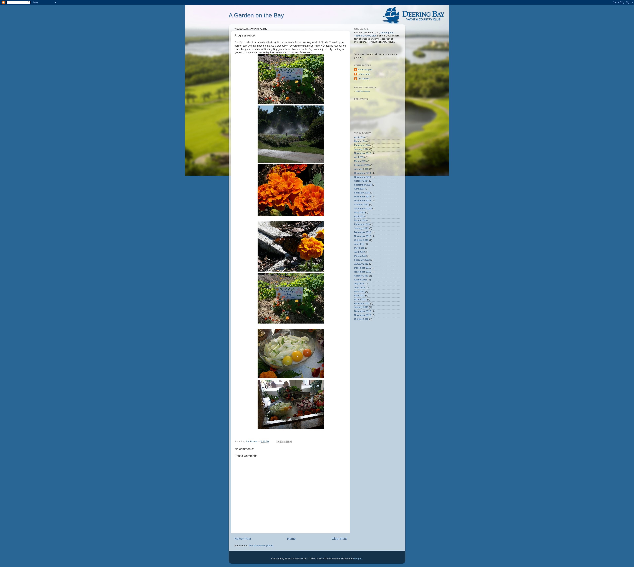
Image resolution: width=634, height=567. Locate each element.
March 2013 (360, 220)
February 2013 (362, 224)
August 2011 (360, 279)
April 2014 (359, 189)
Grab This (360, 91)
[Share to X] (284, 441)
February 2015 (362, 165)
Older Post (339, 538)
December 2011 (362, 268)
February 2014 (362, 192)
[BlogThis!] (281, 441)
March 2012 (360, 256)
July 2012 (359, 244)
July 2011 (359, 283)
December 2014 (362, 173)
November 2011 (362, 272)
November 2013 (362, 200)
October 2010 (361, 319)
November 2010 (362, 315)
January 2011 (361, 307)
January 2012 (361, 264)
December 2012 (362, 232)
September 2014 (363, 185)
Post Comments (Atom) (261, 545)
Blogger (358, 558)
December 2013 (362, 196)
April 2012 (359, 252)
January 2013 (361, 228)
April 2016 (359, 137)
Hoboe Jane (363, 74)
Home (291, 538)
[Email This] (278, 441)
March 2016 (360, 141)
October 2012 (361, 240)
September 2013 (363, 208)
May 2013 (359, 212)
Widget (367, 91)
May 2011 (359, 291)
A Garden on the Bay (256, 15)
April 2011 (359, 295)
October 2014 (361, 181)
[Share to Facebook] (287, 441)
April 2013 (359, 216)
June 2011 (359, 287)
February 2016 (362, 145)
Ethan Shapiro (364, 69)
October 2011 (361, 276)
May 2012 (359, 248)
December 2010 (362, 311)
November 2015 (362, 153)
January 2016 (361, 149)
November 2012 (362, 236)
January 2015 (361, 169)
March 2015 (360, 161)
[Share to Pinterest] (290, 441)
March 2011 (360, 299)
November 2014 (362, 177)
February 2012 (362, 260)
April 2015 (359, 157)
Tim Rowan (363, 78)
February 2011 (362, 303)
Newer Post (242, 538)
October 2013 (361, 204)
